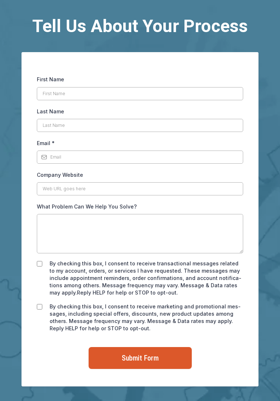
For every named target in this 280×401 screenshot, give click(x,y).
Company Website (60, 175)
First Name (50, 79)
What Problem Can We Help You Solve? (87, 206)
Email (46, 143)
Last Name (50, 111)
